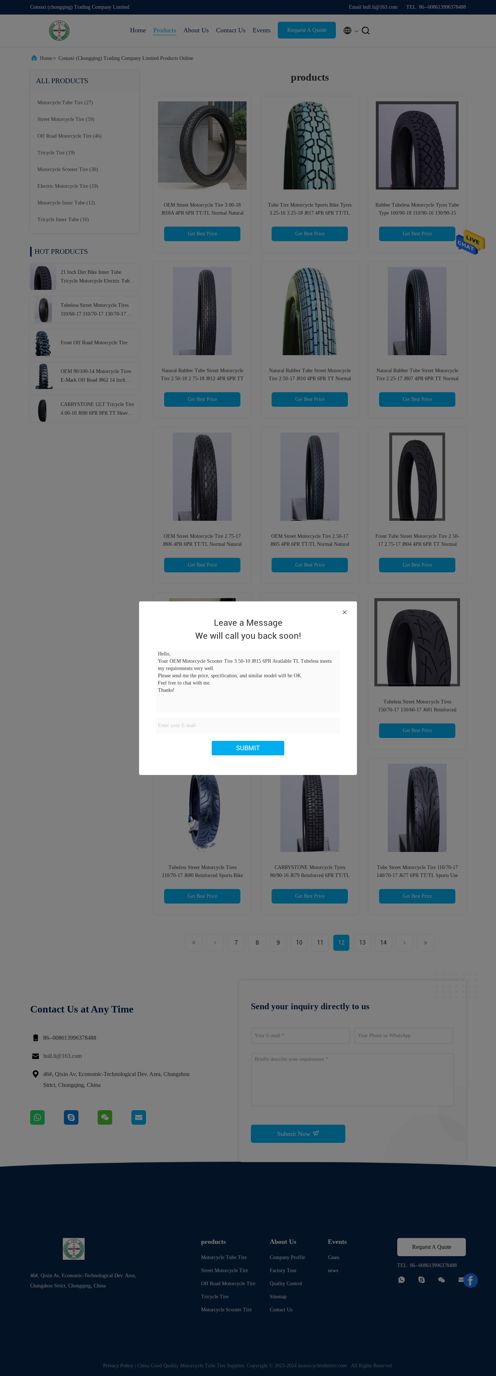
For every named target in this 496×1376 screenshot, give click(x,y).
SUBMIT (248, 748)
